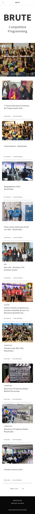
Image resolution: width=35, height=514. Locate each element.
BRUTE (17, 2)
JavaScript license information (17, 510)
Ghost (22, 503)
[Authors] (3, 46)
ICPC (5, 264)
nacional (7, 305)
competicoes (8, 345)
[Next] (32, 74)
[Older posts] (23, 489)
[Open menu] (3, 2)
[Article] (17, 90)
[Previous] (28, 74)
